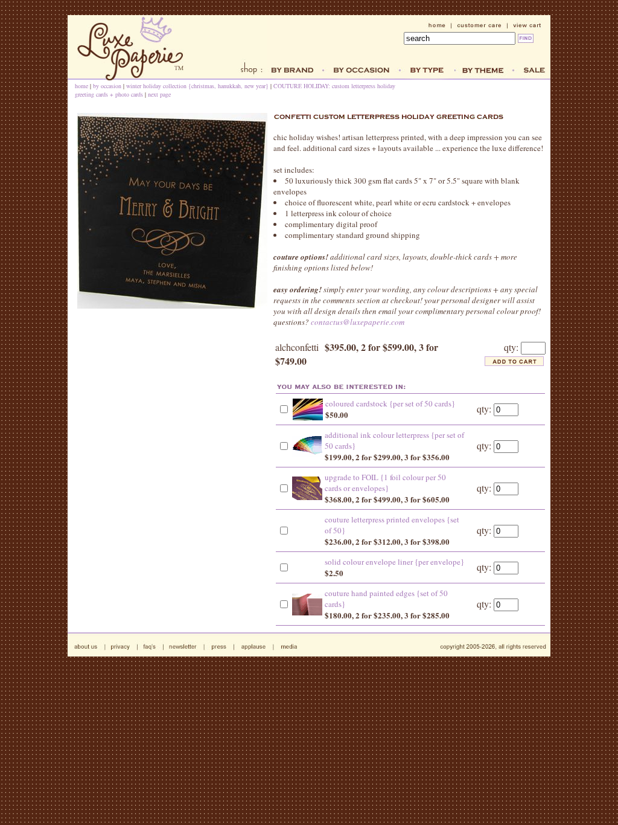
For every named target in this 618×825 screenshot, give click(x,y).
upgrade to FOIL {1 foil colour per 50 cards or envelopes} (385, 482)
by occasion (107, 86)
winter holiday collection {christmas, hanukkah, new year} (197, 86)
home (81, 86)
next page (159, 94)
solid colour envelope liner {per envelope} (394, 561)
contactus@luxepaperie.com (357, 321)
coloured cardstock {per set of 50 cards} (390, 403)
